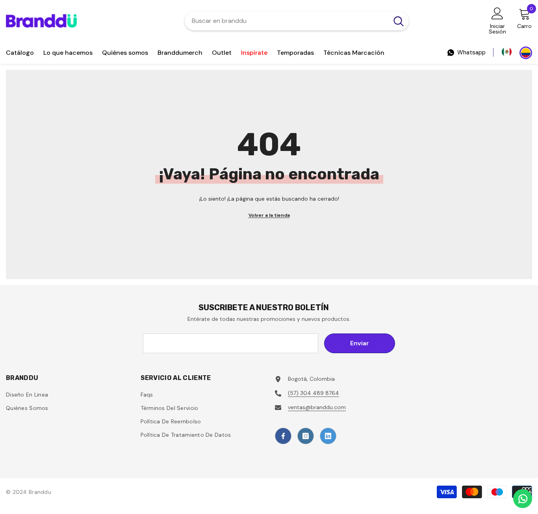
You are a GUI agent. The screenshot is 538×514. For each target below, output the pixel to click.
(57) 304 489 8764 (313, 393)
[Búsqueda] (297, 20)
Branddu (40, 491)
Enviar (359, 343)
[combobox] (286, 20)
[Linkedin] (328, 436)
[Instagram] (305, 436)
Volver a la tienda (269, 215)
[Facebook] (283, 436)
